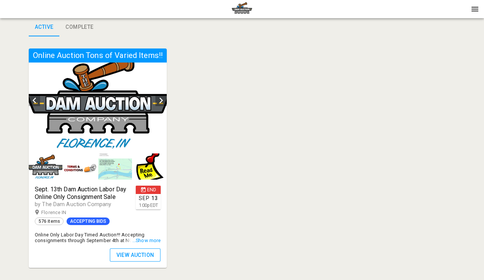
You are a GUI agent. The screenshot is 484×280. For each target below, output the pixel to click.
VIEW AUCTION (135, 255)
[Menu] (475, 9)
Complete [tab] (79, 27)
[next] (161, 100)
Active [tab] (44, 27)
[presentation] (242, 9)
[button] (242, 12)
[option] (98, 100)
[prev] (34, 100)
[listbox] (98, 100)
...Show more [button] (146, 240)
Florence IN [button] (61, 212)
